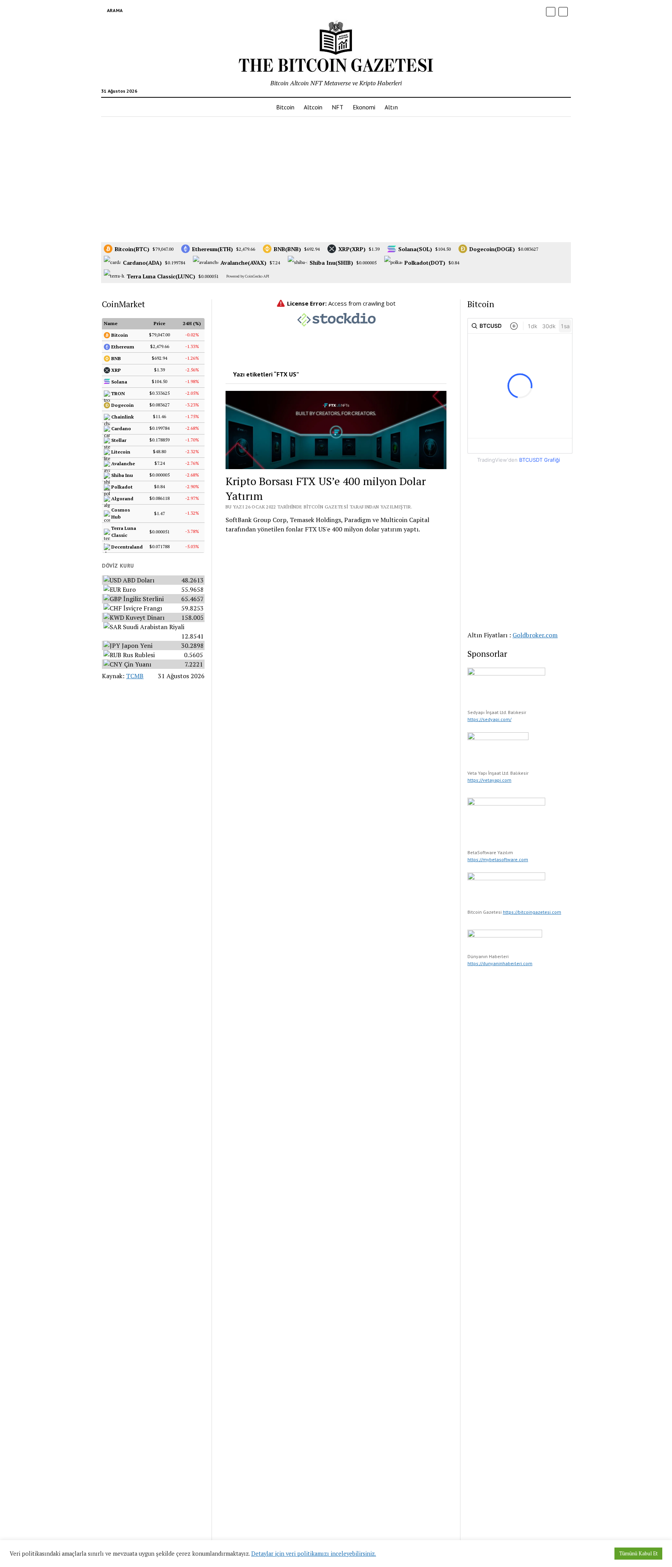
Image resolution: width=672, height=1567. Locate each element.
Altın (391, 107)
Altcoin (313, 107)
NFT (337, 107)
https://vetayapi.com (489, 780)
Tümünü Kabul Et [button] (638, 1553)
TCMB (135, 676)
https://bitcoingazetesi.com (532, 912)
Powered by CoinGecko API (247, 276)
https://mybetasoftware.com (497, 859)
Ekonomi (364, 107)
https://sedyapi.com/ (489, 719)
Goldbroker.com (535, 635)
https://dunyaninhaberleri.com (499, 963)
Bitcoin (285, 107)
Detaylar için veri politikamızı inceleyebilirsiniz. (313, 1553)
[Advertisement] (336, 178)
